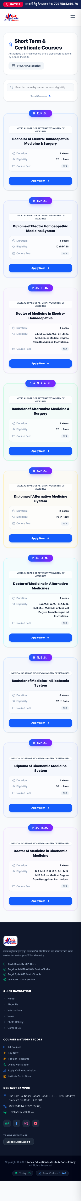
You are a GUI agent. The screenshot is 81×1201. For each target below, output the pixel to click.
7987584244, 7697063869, (25, 1106)
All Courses (14, 1047)
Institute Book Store (19, 1076)
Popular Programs (18, 1058)
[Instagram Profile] (26, 1123)
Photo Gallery (15, 1022)
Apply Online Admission (22, 1070)
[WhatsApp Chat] (7, 1123)
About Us (12, 1004)
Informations (14, 1010)
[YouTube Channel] (35, 1123)
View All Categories (29, 65)
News (10, 1016)
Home (11, 998)
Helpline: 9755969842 (21, 1112)
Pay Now (13, 1052)
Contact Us (14, 1027)
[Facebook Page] (16, 1123)
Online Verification (18, 1064)
